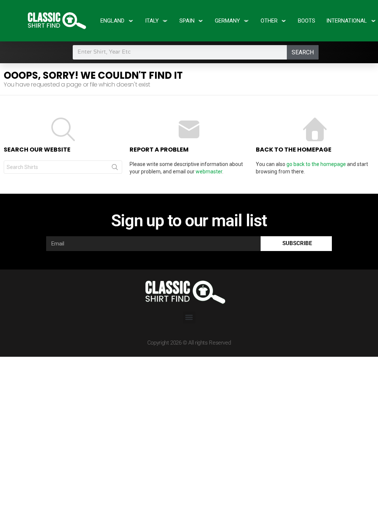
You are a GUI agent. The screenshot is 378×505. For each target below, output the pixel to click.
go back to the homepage (316, 164)
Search (303, 52)
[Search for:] (63, 167)
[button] (189, 317)
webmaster (209, 171)
